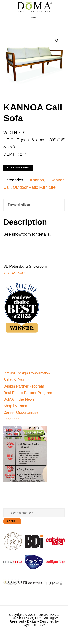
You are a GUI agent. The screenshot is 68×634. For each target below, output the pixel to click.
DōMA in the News (18, 399)
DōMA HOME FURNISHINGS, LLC (34, 616)
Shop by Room (15, 406)
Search (12, 521)
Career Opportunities (21, 412)
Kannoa (37, 180)
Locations (11, 419)
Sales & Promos (16, 380)
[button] (57, 40)
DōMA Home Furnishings (34, 7)
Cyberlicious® (34, 625)
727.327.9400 (14, 273)
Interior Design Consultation (26, 373)
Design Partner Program (23, 386)
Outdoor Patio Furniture (34, 187)
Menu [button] (34, 17)
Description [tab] (19, 205)
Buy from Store (18, 168)
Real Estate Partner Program (27, 393)
